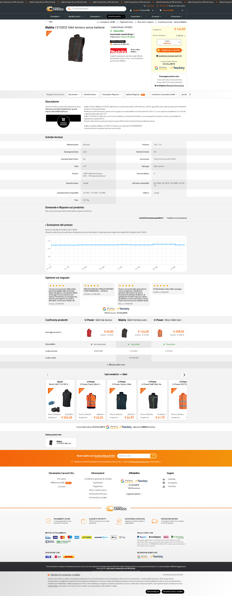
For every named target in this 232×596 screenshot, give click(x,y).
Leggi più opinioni (133, 494)
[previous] (42, 94)
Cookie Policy (53, 586)
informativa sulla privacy (140, 462)
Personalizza (153, 592)
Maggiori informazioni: (55, 95)
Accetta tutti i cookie (173, 592)
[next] (190, 94)
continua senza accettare (173, 575)
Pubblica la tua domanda (177, 218)
